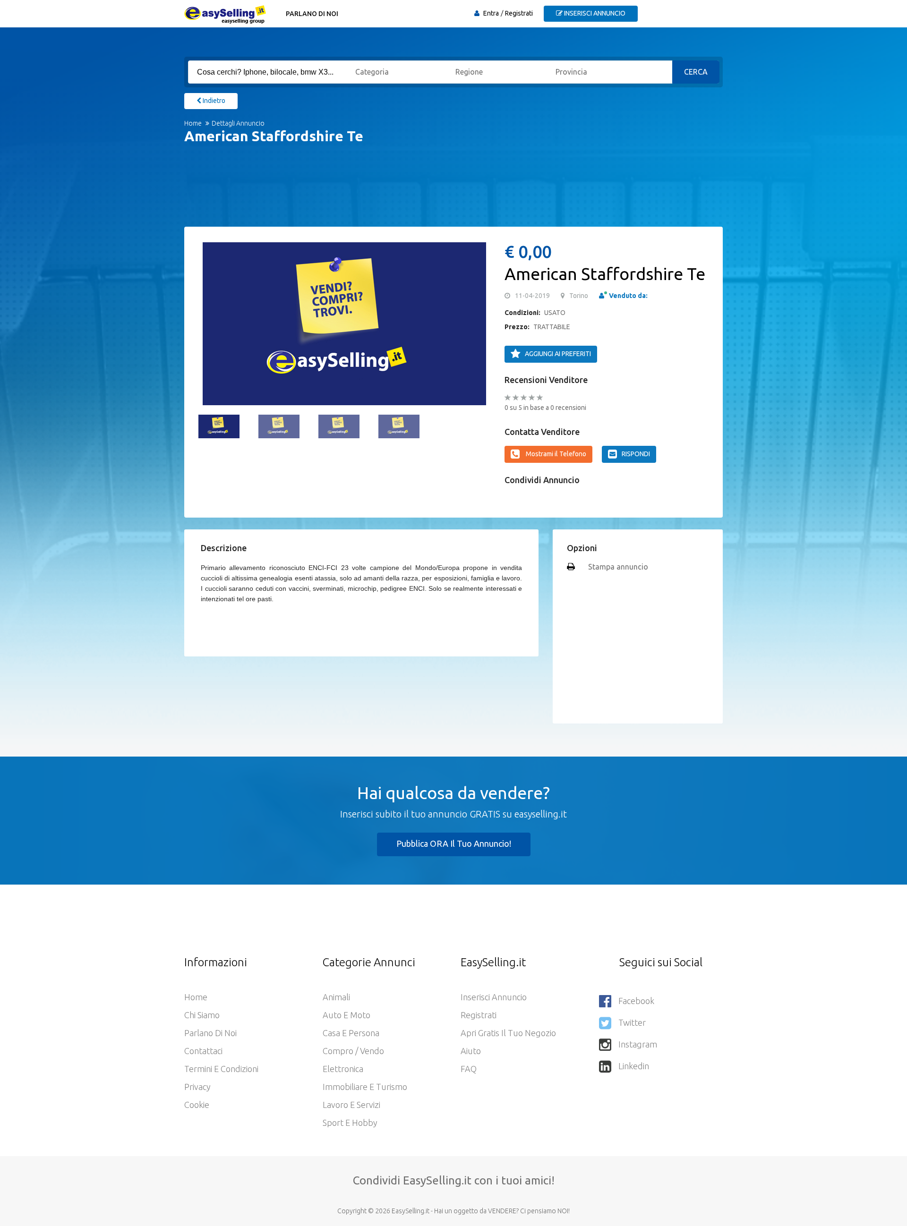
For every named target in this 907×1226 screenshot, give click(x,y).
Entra (491, 13)
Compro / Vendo (353, 1051)
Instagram (637, 1044)
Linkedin (633, 1066)
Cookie (196, 1104)
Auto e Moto (346, 1015)
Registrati (519, 13)
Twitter (632, 1022)
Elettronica (343, 1068)
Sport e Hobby (350, 1122)
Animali (336, 997)
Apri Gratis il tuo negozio (508, 1033)
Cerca (696, 72)
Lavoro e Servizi (351, 1104)
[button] (210, 323)
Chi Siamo (202, 1015)
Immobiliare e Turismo (365, 1086)
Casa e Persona (351, 1033)
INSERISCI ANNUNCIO (594, 13)
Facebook (636, 1000)
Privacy (197, 1086)
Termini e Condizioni (221, 1068)
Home (193, 123)
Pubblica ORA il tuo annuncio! (453, 843)
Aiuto (471, 1051)
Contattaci (203, 1051)
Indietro (213, 100)
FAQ (469, 1068)
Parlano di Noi (312, 13)
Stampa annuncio (618, 566)
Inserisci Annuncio (494, 997)
